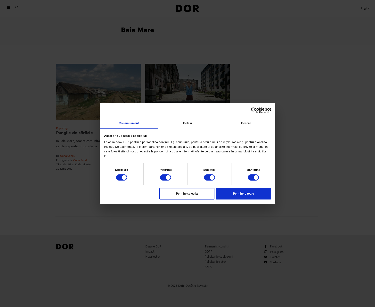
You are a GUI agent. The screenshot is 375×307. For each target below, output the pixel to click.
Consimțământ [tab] (129, 123)
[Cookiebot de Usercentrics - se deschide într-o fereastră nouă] (254, 110)
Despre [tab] (246, 123)
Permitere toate (243, 193)
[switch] (165, 177)
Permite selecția (187, 193)
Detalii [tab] (187, 123)
